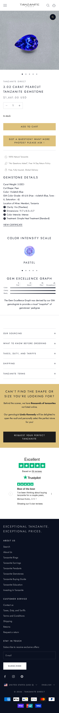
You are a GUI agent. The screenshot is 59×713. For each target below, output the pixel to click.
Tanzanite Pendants (12, 568)
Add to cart (29, 126)
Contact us (8, 605)
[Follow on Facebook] (5, 676)
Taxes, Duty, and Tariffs (14, 610)
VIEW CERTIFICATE (12, 224)
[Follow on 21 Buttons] (22, 676)
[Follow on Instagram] (13, 676)
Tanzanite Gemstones (13, 573)
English (47, 685)
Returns (6, 626)
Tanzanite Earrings (12, 563)
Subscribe (15, 665)
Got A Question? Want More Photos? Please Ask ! (29, 141)
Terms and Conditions (14, 615)
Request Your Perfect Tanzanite (29, 437)
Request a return (11, 632)
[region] (29, 255)
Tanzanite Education (12, 584)
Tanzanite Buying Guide (14, 579)
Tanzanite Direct (14, 81)
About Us (7, 552)
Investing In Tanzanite (13, 590)
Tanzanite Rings (10, 557)
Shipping (7, 621)
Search (6, 546)
